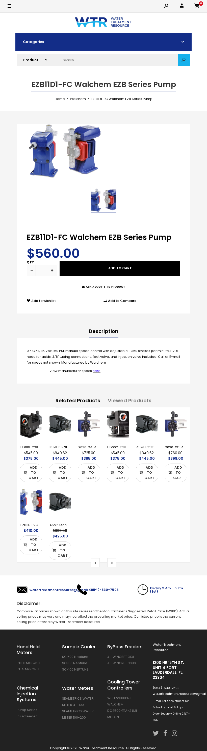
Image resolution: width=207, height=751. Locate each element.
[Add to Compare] (35, 427)
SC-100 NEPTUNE (75, 669)
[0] (196, 6)
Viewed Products (129, 400)
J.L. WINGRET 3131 (120, 656)
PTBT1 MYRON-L (29, 662)
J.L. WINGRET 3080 (121, 663)
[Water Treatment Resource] (103, 22)
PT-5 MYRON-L (28, 669)
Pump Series (27, 709)
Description (103, 331)
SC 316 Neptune (74, 663)
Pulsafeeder (27, 716)
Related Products (78, 400)
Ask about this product (105, 287)
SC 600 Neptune (75, 656)
